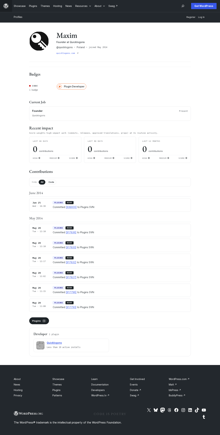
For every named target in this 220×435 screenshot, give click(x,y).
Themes (57, 384)
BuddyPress (177, 395)
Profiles (18, 16)
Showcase (58, 379)
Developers (98, 390)
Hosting (18, 390)
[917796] (71, 292)
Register (190, 17)
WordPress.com (179, 379)
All (42, 182)
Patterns (57, 395)
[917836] (71, 232)
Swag (134, 395)
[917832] (71, 262)
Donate (135, 390)
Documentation (100, 384)
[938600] (71, 207)
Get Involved (137, 379)
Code (51, 182)
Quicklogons (54, 342)
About (17, 379)
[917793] (71, 307)
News (17, 384)
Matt (173, 384)
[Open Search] (183, 6)
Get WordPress (203, 5)
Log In (201, 17)
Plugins (38, 320)
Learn (94, 379)
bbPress (175, 390)
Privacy (18, 395)
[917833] (71, 247)
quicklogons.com (66, 53)
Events (134, 384)
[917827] (71, 277)
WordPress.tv (100, 395)
